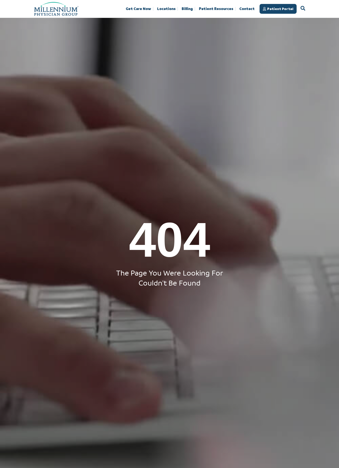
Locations (166, 9)
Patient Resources (216, 9)
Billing (187, 9)
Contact (247, 8)
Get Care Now (138, 9)
